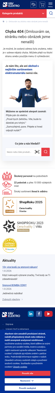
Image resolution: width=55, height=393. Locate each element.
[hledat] (51, 13)
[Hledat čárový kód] (37, 152)
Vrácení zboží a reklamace (17, 329)
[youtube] (48, 314)
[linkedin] (31, 314)
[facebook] (39, 314)
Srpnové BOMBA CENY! (14, 285)
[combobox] (20, 152)
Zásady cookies (20, 367)
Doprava (9, 324)
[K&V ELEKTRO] (11, 4)
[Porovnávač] (33, 5)
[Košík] (42, 5)
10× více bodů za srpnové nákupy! (20, 267)
